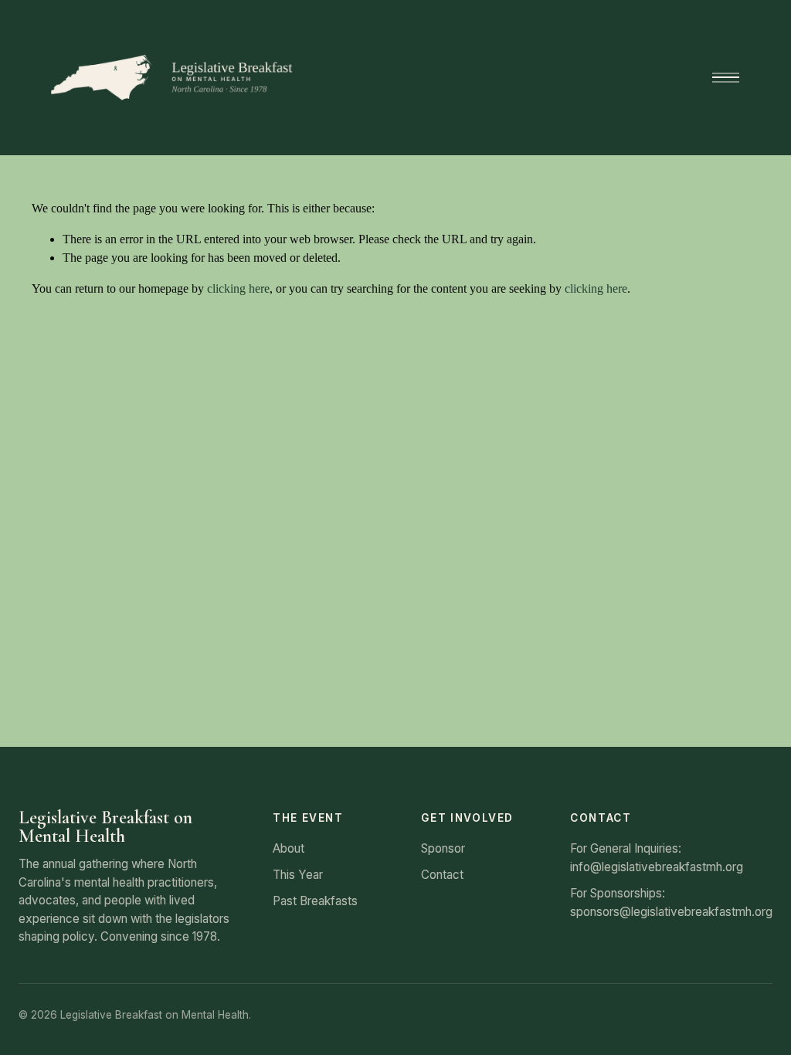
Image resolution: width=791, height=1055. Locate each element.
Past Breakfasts (315, 901)
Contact (442, 874)
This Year (298, 874)
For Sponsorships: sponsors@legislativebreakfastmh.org (671, 902)
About (288, 848)
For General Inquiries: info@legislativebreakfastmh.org (656, 857)
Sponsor (443, 848)
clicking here (238, 288)
